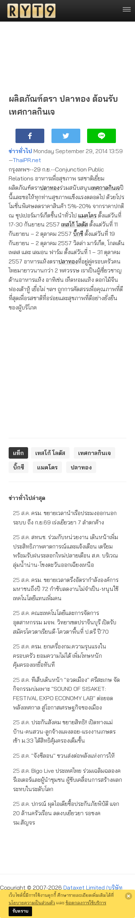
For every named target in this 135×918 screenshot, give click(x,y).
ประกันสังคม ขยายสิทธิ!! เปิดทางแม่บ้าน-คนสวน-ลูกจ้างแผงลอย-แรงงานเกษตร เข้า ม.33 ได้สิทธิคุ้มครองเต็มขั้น (64, 731)
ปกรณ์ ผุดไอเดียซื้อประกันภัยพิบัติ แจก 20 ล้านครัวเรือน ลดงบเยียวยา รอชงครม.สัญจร (66, 813)
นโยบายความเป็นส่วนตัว (32, 902)
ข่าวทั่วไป (20, 151)
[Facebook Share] (29, 136)
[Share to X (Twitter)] (65, 136)
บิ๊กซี (78, 233)
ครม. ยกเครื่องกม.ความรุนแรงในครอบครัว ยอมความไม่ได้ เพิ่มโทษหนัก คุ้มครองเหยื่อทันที (59, 655)
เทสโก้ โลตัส (74, 224)
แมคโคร (87, 215)
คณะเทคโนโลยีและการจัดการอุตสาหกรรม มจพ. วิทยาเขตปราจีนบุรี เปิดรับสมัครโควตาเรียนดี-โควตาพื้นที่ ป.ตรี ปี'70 (64, 622)
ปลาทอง (49, 187)
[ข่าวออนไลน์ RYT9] (29, 11)
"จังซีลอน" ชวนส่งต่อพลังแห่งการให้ (64, 755)
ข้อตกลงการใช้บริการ (86, 902)
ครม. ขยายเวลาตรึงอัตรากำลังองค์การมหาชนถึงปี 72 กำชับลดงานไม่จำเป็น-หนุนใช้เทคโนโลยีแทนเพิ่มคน (65, 589)
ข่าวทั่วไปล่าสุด (27, 497)
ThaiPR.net (27, 160)
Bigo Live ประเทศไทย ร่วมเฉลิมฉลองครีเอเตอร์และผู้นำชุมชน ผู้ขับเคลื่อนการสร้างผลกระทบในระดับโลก (67, 780)
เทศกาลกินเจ (105, 187)
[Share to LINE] (101, 136)
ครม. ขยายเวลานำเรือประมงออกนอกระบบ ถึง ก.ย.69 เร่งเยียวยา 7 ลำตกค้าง (65, 517)
